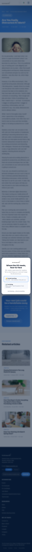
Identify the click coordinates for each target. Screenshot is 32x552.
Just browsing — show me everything (16, 291)
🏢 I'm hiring (15, 286)
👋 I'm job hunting (16, 279)
